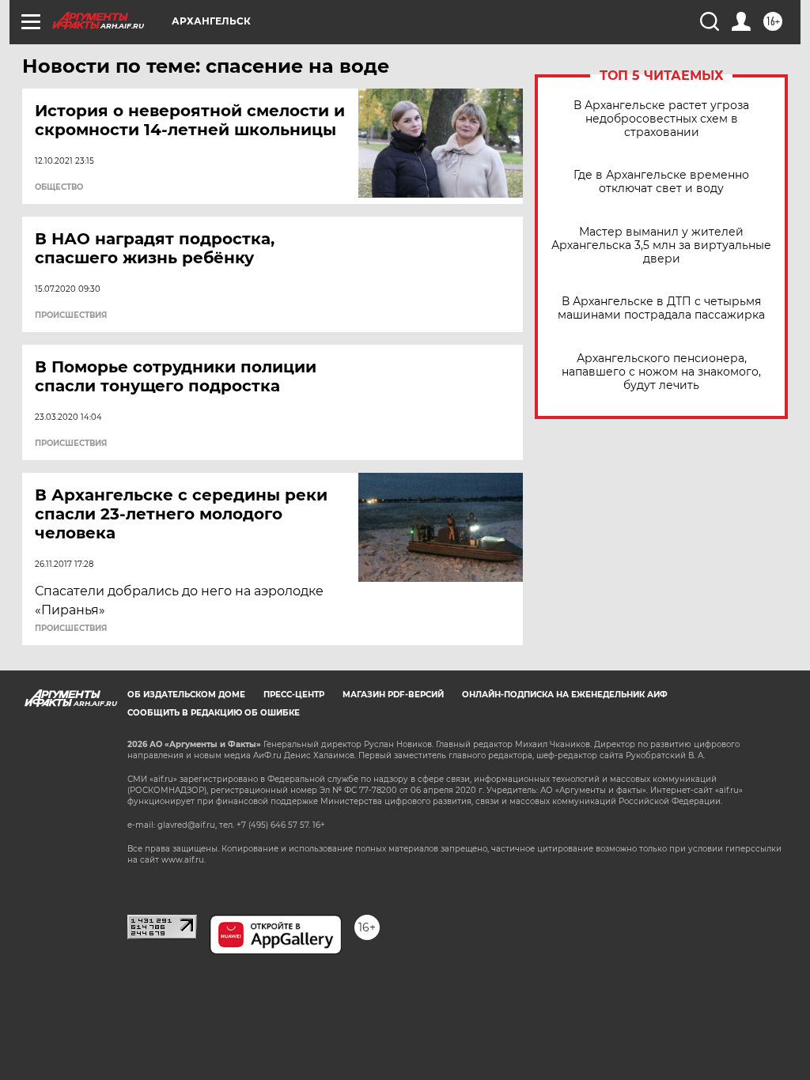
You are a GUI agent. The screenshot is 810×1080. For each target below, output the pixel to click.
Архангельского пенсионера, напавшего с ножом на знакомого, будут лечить (661, 372)
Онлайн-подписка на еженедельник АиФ (565, 694)
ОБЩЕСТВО (59, 187)
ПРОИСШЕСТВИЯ (71, 315)
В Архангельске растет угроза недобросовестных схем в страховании (661, 119)
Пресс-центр (293, 694)
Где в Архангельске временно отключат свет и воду (661, 181)
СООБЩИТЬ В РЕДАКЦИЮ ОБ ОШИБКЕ (213, 713)
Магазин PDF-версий (393, 694)
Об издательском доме (186, 694)
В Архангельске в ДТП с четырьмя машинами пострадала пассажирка (661, 308)
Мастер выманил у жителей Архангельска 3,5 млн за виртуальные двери (661, 245)
